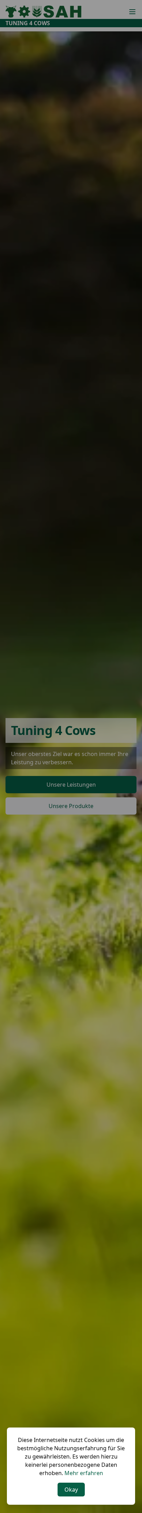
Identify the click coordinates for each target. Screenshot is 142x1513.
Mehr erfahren (83, 1473)
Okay (71, 1489)
